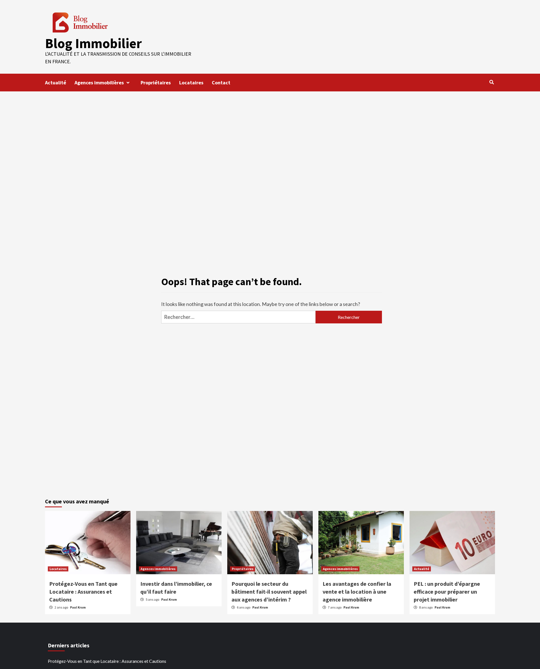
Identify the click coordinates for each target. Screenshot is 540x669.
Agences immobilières (99, 82)
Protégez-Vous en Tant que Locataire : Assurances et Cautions (83, 591)
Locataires (191, 82)
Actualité (55, 82)
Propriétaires (156, 82)
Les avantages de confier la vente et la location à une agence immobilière (357, 591)
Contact (221, 82)
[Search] (491, 82)
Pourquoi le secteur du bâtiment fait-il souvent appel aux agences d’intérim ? (269, 591)
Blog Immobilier (93, 43)
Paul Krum (78, 607)
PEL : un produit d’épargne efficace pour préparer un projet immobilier (447, 591)
